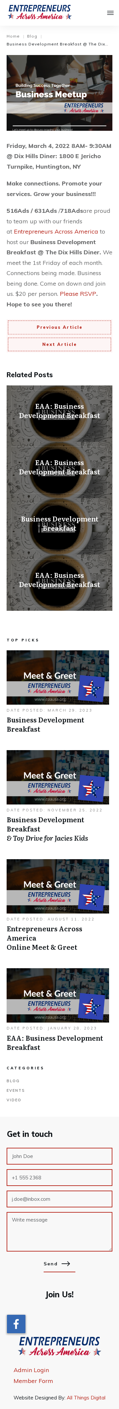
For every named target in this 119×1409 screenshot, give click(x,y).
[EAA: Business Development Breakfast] (58, 1013)
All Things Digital (86, 1398)
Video (14, 1100)
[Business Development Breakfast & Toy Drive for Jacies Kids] (58, 799)
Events (16, 1090)
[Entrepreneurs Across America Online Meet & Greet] (58, 908)
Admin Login (31, 1370)
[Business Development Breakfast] (58, 695)
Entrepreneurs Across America (56, 231)
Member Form (33, 1381)
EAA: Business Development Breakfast (59, 413)
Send (51, 1264)
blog (13, 1081)
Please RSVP (78, 293)
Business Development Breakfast (59, 526)
